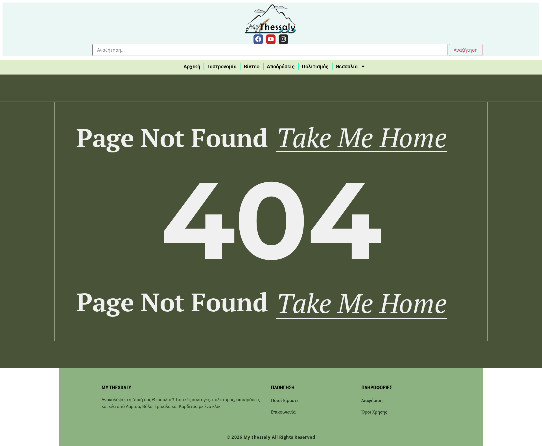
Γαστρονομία (222, 66)
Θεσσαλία (347, 66)
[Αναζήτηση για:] (269, 50)
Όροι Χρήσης (374, 412)
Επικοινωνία (283, 412)
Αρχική (191, 66)
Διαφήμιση (372, 400)
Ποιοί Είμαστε (284, 400)
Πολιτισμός (315, 66)
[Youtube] (271, 39)
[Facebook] (258, 39)
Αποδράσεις (280, 66)
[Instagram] (283, 39)
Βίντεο (251, 66)
